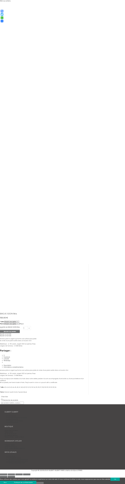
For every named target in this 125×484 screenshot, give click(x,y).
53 (32, 387)
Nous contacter (13, 419)
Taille (2, 322)
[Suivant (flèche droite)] (11, 477)
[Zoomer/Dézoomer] (3, 474)
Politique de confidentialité (16, 463)
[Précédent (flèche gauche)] (3, 477)
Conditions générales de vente (18, 461)
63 (53, 387)
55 (36, 387)
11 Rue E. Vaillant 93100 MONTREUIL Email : (15, 446)
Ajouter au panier (10, 331)
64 (55, 387)
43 (11, 387)
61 (49, 387)
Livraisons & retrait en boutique (18, 459)
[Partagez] (19, 474)
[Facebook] (2, 11)
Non (5, 482)
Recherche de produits (10, 400)
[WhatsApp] (2, 17)
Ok (115, 479)
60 (47, 387)
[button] (5, 334)
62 (51, 387)
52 (30, 387)
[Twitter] (2, 14)
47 (19, 387)
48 (22, 387)
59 (45, 387)
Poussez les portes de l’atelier (17, 417)
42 (9, 387)
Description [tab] (7, 365)
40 (5, 387)
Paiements (11, 456)
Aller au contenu (5, 1)
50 (26, 387)
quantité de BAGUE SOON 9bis (10, 327)
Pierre (2, 324)
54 (34, 387)
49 (24, 387)
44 (13, 387)
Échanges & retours (14, 458)
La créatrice (12, 416)
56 (39, 387)
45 (15, 387)
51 (28, 387)
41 (7, 387)
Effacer (21, 324)
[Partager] (2, 21)
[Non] (40, 483)
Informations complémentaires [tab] (13, 367)
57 (41, 387)
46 (17, 387)
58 (43, 387)
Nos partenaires (13, 422)
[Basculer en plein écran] (11, 474)
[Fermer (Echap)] (26, 474)
